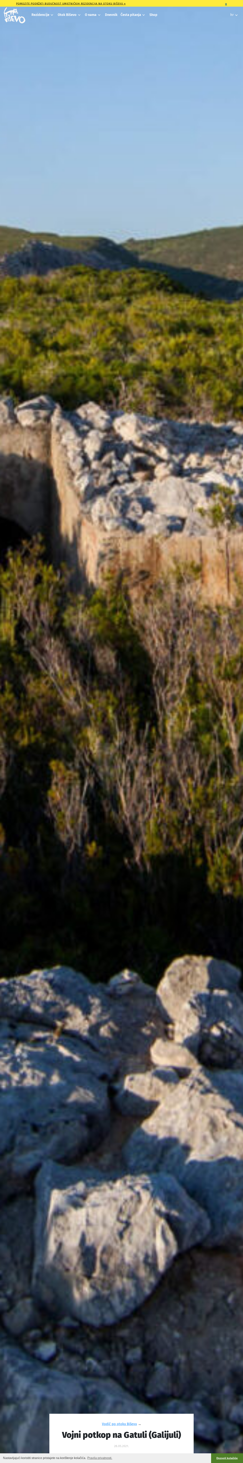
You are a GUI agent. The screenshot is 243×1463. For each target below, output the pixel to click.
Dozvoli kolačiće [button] (227, 1458)
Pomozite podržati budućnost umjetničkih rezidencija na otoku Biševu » (71, 3)
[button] (42, 15)
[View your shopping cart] (224, 13)
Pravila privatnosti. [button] (99, 1458)
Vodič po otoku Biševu (119, 1424)
